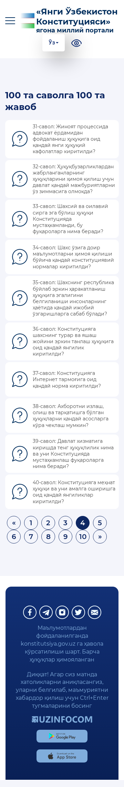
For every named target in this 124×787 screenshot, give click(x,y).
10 (82, 536)
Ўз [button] (52, 42)
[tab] (62, 139)
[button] (62, 139)
